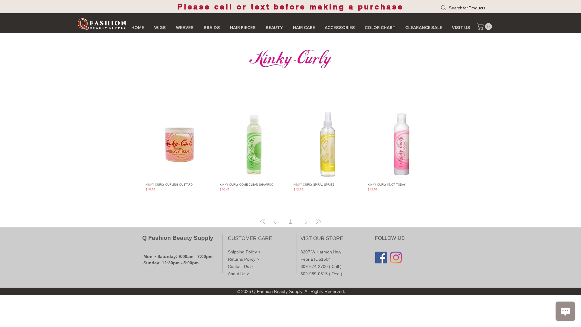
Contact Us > (240, 266)
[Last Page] (318, 222)
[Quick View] (180, 145)
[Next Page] (306, 222)
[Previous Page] (274, 222)
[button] (485, 26)
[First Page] (262, 222)
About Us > (238, 273)
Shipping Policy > (244, 251)
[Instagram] (396, 257)
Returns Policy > (243, 259)
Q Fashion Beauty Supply (177, 238)
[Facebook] (381, 257)
